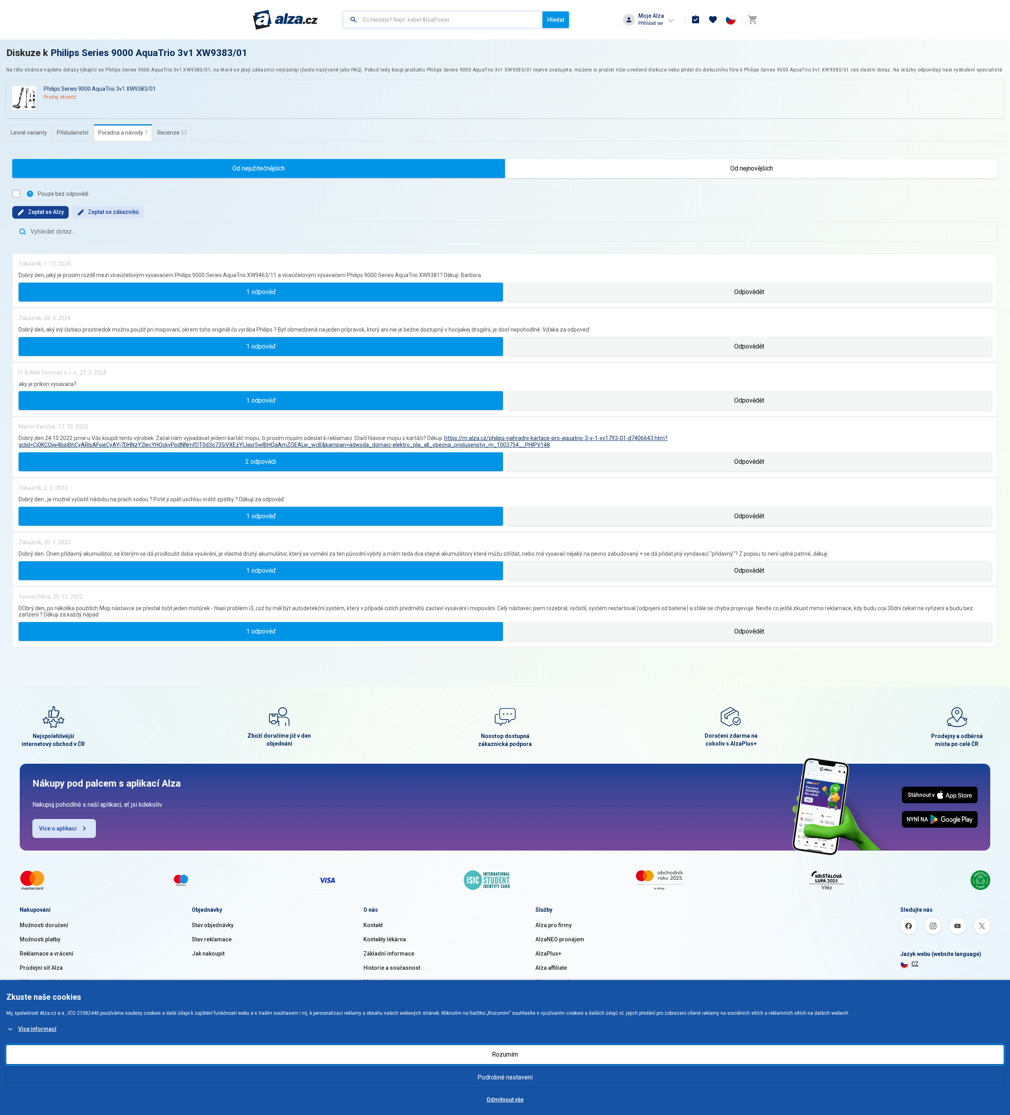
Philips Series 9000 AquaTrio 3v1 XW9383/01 (148, 52)
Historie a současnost (391, 968)
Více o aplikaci (58, 828)
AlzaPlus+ (548, 953)
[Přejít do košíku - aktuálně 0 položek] (752, 19)
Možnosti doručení (44, 925)
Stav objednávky (213, 925)
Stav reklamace (212, 939)
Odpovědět (749, 292)
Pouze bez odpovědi (63, 194)
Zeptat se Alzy (46, 212)
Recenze (172, 132)
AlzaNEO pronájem (559, 939)
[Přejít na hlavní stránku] (285, 20)
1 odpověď (261, 292)
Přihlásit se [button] (650, 23)
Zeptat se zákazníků (113, 212)
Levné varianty (29, 132)
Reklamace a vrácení (46, 953)
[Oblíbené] (713, 19)
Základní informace (388, 953)
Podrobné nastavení (505, 1077)
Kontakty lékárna (384, 939)
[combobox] (442, 19)
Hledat (555, 20)
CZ (914, 964)
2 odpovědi (260, 461)
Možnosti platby (40, 939)
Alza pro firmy (553, 925)
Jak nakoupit (208, 953)
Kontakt (373, 925)
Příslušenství (72, 132)
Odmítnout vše (505, 1099)
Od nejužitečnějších (258, 168)
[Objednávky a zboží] (695, 19)
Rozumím (505, 1054)
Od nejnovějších (751, 168)
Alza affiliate (551, 968)
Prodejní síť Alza (41, 968)
